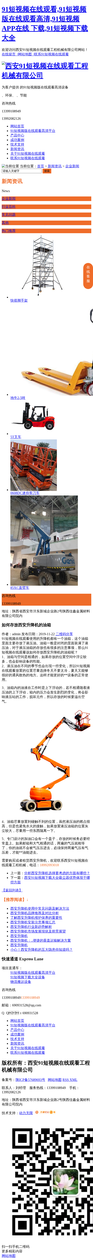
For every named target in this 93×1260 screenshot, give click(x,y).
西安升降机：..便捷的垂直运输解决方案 (40, 940)
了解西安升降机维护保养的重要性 (36, 917)
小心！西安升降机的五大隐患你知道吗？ (41, 949)
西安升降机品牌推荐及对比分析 (34, 913)
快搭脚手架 (19, 300)
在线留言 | (10, 54)
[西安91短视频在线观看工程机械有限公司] (46, 75)
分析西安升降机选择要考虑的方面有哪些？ (57, 873)
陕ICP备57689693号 (30, 1080)
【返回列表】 (12, 890)
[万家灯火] (45, 1113)
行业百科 (9, 206)
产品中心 (17, 135)
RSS (66, 1080)
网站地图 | (26, 54)
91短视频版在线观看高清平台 (32, 131)
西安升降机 (19, 936)
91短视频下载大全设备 (27, 977)
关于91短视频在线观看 (27, 153)
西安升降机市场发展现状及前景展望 (38, 931)
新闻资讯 (17, 149)
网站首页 (17, 126)
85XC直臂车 (19, 588)
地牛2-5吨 (17, 398)
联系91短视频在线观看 (51, 54)
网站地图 (55, 1080)
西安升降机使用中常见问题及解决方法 (39, 908)
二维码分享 (64, 634)
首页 (40, 166)
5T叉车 (15, 437)
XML (73, 1080)
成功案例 (17, 140)
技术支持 (17, 144)
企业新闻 (72, 166)
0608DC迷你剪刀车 (25, 493)
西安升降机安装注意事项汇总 (32, 922)
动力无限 (26, 1113)
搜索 (47, 171)
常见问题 (9, 214)
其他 (5, 222)
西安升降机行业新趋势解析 (31, 927)
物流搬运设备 (20, 982)
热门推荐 (9, 231)
